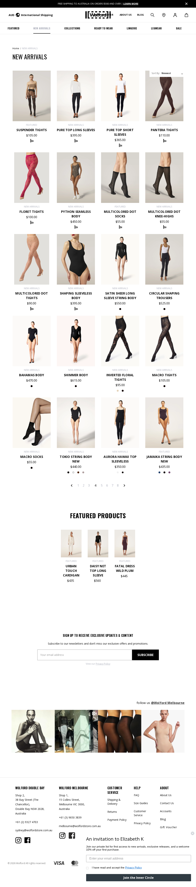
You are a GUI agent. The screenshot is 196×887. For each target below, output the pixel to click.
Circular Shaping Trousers (164, 295)
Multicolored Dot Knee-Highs (164, 214)
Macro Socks (31, 457)
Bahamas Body (31, 375)
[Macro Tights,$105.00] (164, 341)
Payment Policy (117, 820)
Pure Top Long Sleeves (76, 130)
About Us (166, 795)
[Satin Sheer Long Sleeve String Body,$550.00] (120, 259)
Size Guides (141, 803)
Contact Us (167, 803)
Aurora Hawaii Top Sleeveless (120, 459)
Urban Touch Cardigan (71, 570)
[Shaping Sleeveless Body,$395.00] (76, 259)
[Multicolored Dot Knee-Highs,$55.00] (164, 177)
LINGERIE (132, 28)
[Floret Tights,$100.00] (31, 177)
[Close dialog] (192, 833)
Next (124, 485)
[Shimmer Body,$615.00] (76, 341)
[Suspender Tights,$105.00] (31, 96)
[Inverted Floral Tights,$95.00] (120, 341)
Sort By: (156, 73)
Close (186, 3)
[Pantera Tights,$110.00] (164, 96)
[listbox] (173, 73)
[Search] (152, 15)
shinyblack (120, 309)
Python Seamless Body (76, 214)
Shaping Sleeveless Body (76, 295)
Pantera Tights (164, 130)
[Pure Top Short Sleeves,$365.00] (120, 96)
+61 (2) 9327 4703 (26, 822)
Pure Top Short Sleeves (120, 132)
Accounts (166, 811)
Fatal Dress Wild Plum (125, 568)
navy (164, 472)
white (73, 472)
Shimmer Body (76, 375)
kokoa (83, 472)
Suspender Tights (31, 130)
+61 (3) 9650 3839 (70, 817)
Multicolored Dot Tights (31, 295)
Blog (140, 14)
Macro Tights (164, 375)
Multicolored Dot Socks (120, 214)
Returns (112, 812)
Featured (13, 28)
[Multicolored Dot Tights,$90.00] (31, 259)
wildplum (159, 472)
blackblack (123, 391)
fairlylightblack (118, 391)
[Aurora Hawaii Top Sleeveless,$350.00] (120, 422)
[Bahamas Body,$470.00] (31, 341)
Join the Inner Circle (138, 878)
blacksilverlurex (76, 386)
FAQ (136, 795)
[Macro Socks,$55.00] (31, 422)
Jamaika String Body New (164, 459)
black (164, 309)
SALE (179, 28)
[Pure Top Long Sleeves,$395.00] (76, 96)
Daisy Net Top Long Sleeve (98, 570)
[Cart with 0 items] (184, 15)
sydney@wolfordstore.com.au (33, 830)
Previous (71, 485)
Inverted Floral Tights (120, 377)
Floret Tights (32, 212)
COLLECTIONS (72, 28)
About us (125, 14)
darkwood (78, 472)
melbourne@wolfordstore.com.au (80, 826)
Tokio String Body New (76, 459)
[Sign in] (174, 15)
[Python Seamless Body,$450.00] (76, 177)
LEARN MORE (130, 3)
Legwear (156, 28)
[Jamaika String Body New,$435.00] (164, 422)
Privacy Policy (103, 663)
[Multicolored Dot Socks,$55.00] (120, 177)
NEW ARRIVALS (41, 28)
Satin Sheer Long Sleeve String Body (120, 295)
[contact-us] (163, 15)
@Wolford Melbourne (168, 703)
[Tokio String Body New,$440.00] (76, 422)
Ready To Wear (103, 28)
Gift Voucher (168, 827)
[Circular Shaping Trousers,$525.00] (164, 259)
